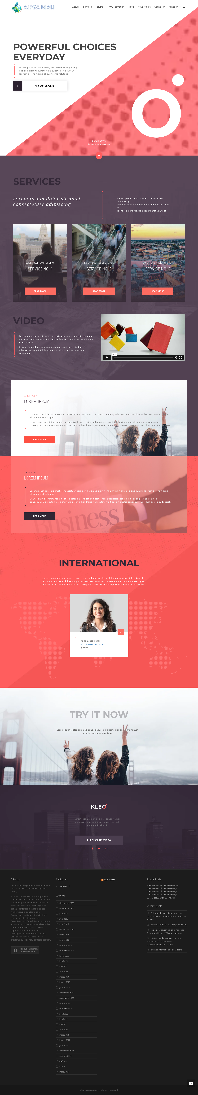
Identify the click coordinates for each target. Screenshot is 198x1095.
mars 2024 (64, 934)
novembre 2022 (66, 998)
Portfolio (87, 6)
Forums (100, 6)
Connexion (159, 6)
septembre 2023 (66, 950)
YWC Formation (116, 6)
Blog (131, 6)
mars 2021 (64, 1071)
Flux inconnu (109, 880)
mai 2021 (63, 1066)
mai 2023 (63, 966)
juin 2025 (63, 913)
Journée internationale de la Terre (166, 949)
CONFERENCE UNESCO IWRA (160, 897)
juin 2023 (63, 961)
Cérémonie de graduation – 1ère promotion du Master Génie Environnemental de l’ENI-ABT (164, 941)
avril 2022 (63, 1029)
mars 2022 (64, 1034)
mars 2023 (64, 976)
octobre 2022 (65, 1003)
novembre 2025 (66, 908)
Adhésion (174, 6)
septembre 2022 (66, 1008)
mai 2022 (63, 1024)
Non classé (65, 886)
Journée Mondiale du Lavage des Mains (169, 924)
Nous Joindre (144, 6)
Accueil (75, 6)
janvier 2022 (64, 1045)
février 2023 (64, 982)
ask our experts (44, 85)
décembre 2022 (66, 992)
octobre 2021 (65, 1056)
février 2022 (64, 1040)
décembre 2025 (66, 903)
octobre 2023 (65, 945)
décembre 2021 (66, 1050)
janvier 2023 (64, 987)
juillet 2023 (64, 955)
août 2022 (63, 1013)
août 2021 (63, 1061)
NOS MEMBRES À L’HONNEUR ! (161, 885)
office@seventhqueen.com (92, 644)
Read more (40, 291)
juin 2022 (63, 1019)
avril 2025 (63, 918)
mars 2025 (64, 924)
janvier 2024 (64, 940)
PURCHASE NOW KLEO (99, 840)
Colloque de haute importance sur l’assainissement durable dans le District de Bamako (166, 916)
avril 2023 (63, 971)
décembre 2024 (66, 929)
